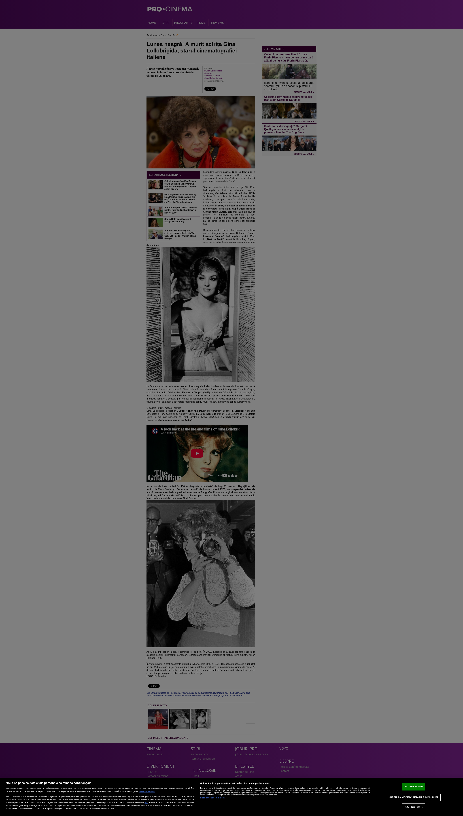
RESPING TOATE (413, 807)
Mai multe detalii (147, 791)
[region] (231, 797)
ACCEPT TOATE (413, 786)
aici (146, 802)
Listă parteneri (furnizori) (212, 798)
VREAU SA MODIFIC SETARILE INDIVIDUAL (414, 797)
